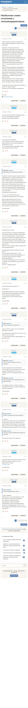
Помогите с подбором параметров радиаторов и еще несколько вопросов (12, 557)
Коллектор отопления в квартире (11, 550)
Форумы (4, 7)
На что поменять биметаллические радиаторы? (12, 540)
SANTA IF (15, 106)
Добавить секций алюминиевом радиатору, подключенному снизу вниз (11, 545)
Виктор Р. (14, 33)
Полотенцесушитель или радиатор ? (12, 552)
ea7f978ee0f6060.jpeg (8, 96)
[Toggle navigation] (25, 2)
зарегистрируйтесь (17, 529)
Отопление (10, 7)
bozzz (15, 160)
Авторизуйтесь (6, 529)
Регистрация (14, 575)
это (9, 289)
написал (11, 170)
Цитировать (15, 100)
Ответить (24, 25)
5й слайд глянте (6, 464)
